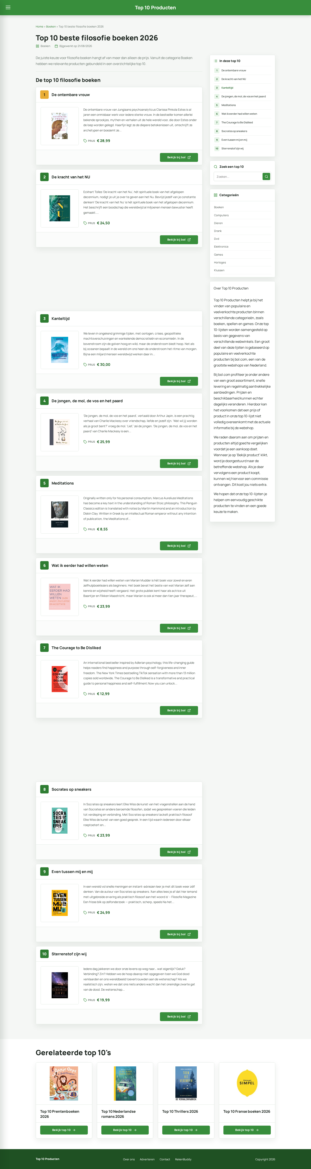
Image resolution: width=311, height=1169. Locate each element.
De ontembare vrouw (231, 70)
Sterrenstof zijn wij (230, 148)
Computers (221, 215)
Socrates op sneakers (231, 131)
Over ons (129, 1159)
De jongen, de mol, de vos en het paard (241, 96)
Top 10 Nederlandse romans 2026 (118, 1114)
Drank (218, 231)
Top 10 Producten (155, 8)
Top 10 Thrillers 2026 (180, 1111)
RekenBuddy (183, 1159)
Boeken (51, 26)
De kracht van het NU (231, 79)
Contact (165, 1159)
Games (218, 254)
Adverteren (147, 1159)
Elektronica (221, 246)
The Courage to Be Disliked (234, 122)
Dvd (216, 239)
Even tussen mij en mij (231, 140)
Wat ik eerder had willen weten (236, 114)
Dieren (218, 223)
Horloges (220, 262)
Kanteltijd (224, 87)
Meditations (226, 105)
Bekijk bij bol (176, 157)
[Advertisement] (119, 281)
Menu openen (8, 7)
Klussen (219, 270)
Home (39, 26)
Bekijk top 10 (61, 1130)
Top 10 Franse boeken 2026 (246, 1111)
